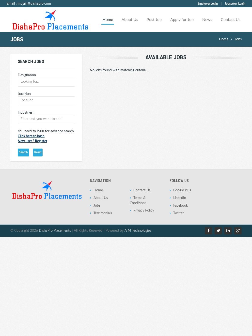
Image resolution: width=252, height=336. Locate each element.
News (207, 20)
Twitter (178, 213)
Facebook (180, 205)
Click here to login (31, 136)
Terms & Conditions (138, 200)
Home (108, 20)
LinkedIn (179, 198)
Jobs (238, 39)
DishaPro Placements (55, 230)
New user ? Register (32, 141)
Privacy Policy (143, 210)
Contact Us (230, 20)
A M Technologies (138, 230)
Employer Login (208, 3)
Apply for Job (182, 20)
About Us (130, 20)
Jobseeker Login (235, 3)
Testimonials (103, 213)
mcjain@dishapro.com (34, 3)
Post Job (154, 20)
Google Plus (182, 190)
